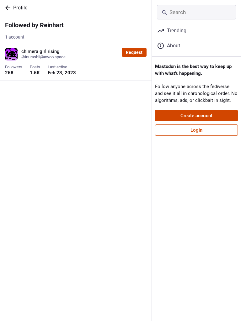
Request (134, 52)
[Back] (6, 8)
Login (196, 130)
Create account (196, 115)
